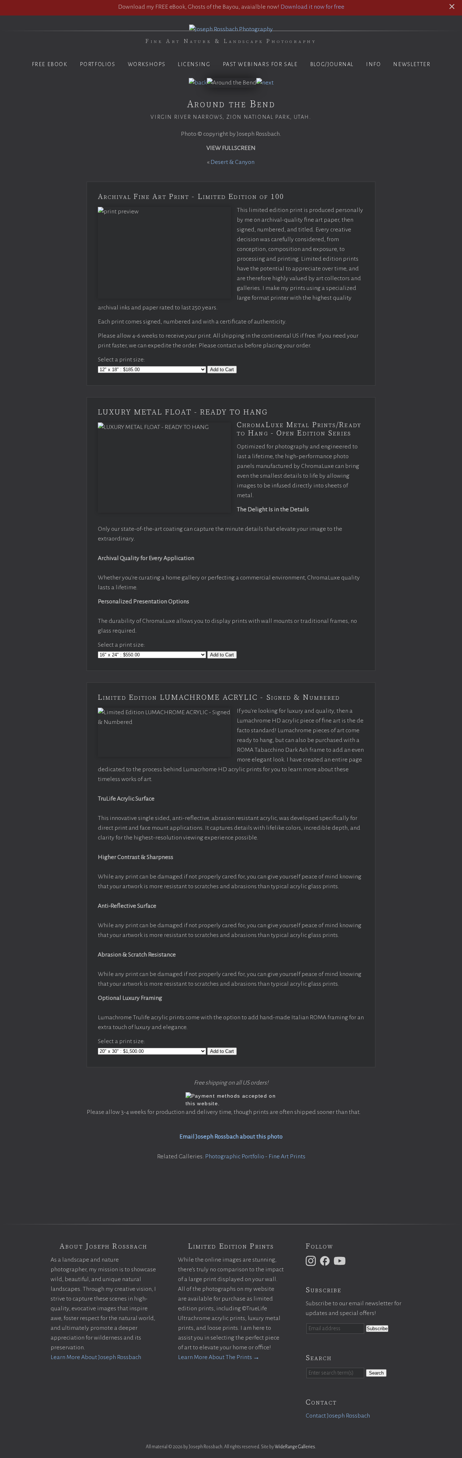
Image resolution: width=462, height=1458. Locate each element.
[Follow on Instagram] (312, 1260)
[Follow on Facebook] (326, 1260)
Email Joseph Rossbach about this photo (231, 1136)
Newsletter (411, 64)
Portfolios (98, 64)
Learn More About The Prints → (219, 1357)
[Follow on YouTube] (341, 1260)
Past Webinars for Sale (260, 64)
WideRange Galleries (295, 1446)
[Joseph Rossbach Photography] (231, 29)
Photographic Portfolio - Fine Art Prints (255, 1156)
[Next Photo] (265, 82)
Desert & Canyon (233, 162)
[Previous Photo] (198, 82)
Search (376, 1373)
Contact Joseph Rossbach (338, 1416)
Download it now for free (312, 7)
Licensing (194, 64)
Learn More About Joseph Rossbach (96, 1357)
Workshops (147, 64)
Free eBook (49, 64)
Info (373, 64)
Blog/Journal (332, 64)
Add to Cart (222, 369)
